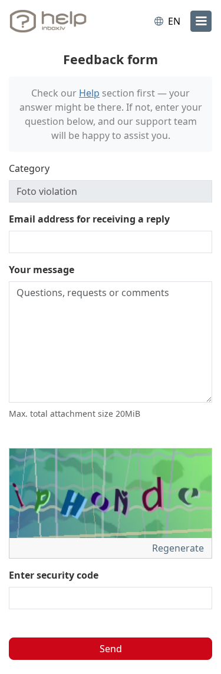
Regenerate (179, 548)
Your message (41, 269)
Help (89, 93)
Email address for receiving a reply (89, 219)
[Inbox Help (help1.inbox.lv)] (57, 21)
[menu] (201, 21)
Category (29, 168)
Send (111, 648)
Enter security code (53, 575)
